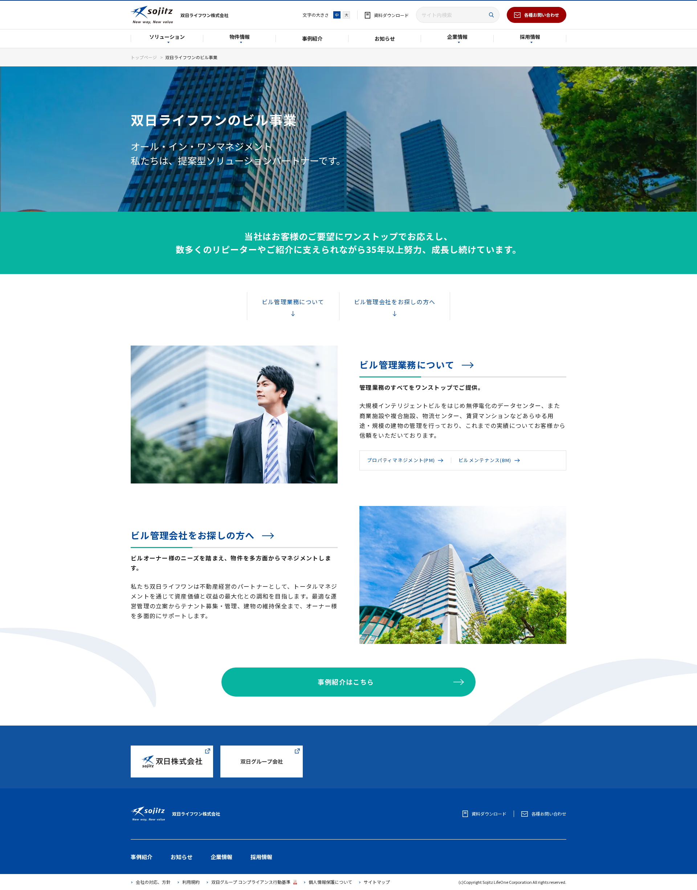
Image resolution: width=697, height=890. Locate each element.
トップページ (144, 57)
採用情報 (530, 37)
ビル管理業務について (293, 301)
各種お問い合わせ (541, 15)
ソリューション (167, 37)
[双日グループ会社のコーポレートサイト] (261, 749)
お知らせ (385, 38)
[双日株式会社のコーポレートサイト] (172, 749)
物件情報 (239, 37)
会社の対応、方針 (153, 882)
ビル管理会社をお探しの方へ (395, 301)
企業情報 (457, 37)
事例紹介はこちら (346, 681)
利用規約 (191, 882)
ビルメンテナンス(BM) (484, 460)
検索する (491, 15)
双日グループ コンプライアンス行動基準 (250, 882)
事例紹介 (312, 38)
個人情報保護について (330, 882)
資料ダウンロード (391, 15)
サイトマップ (377, 882)
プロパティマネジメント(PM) (401, 460)
